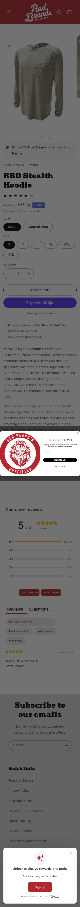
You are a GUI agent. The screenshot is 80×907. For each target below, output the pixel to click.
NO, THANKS (60, 466)
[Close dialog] (78, 433)
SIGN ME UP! (60, 460)
